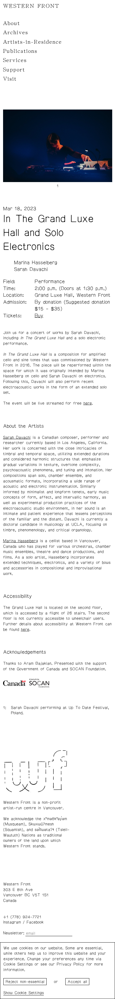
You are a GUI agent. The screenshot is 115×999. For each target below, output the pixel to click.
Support (14, 70)
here (87, 403)
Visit (10, 79)
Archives (15, 32)
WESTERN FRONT (31, 6)
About (11, 23)
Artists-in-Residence (32, 42)
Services (15, 60)
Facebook (35, 922)
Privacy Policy (70, 964)
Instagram (12, 922)
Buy (39, 315)
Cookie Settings (29, 993)
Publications (20, 51)
